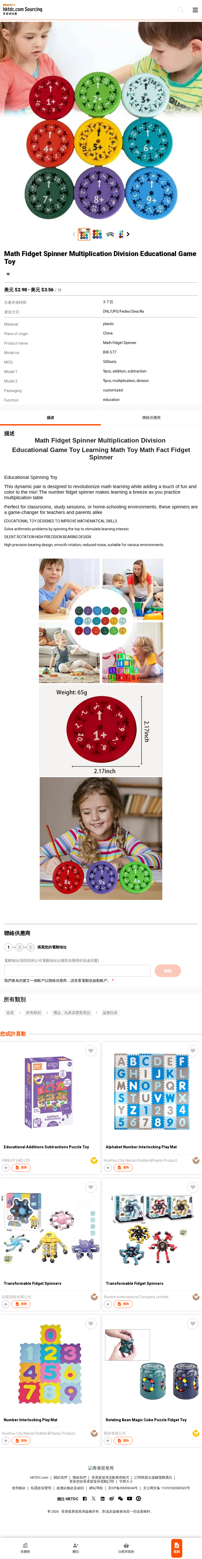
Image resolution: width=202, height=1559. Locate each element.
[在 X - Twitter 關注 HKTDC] (93, 1498)
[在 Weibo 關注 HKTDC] (111, 1498)
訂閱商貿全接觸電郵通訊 (153, 1477)
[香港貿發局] (101, 1468)
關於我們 (60, 1477)
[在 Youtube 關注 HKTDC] (129, 1498)
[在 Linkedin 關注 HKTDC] (102, 1498)
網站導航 (96, 1488)
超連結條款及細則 (70, 1488)
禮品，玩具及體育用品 (71, 1013)
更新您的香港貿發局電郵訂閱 (91, 1481)
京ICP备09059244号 (123, 1488)
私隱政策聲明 (41, 1488)
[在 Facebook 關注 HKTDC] (84, 1498)
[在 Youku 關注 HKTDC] (138, 1498)
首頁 (10, 1013)
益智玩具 (110, 1013)
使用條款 (19, 1488)
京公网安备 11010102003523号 (166, 1488)
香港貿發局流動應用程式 (110, 1477)
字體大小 (126, 1481)
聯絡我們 (79, 1477)
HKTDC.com (39, 1477)
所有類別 (33, 1013)
